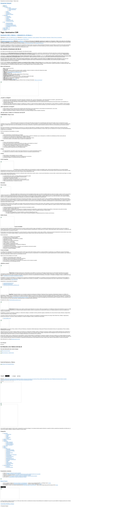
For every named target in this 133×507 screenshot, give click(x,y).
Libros (4, 446)
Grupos (7, 435)
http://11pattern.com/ (7, 318)
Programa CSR (23, 42)
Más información (14, 279)
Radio (7, 436)
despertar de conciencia (32, 378)
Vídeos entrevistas (12, 9)
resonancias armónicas (5, 379)
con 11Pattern (20, 41)
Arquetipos (8, 26)
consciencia (25, 378)
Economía (8, 453)
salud (11, 379)
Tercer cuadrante (9, 444)
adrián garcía (7, 378)
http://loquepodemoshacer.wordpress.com (11, 285)
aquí (13, 79)
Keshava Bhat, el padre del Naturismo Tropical (17, 476)
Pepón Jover (8, 7)
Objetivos (8, 12)
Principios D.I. (8, 13)
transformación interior (28, 379)
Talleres (7, 18)
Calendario (8, 16)
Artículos (5, 440)
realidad (64, 378)
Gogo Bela (45, 378)
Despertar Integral (6, 3)
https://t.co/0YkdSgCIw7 (22, 483)
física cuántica (40, 378)
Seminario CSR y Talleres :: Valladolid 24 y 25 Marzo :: (17, 35)
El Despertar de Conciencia (11, 454)
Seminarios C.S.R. (9, 20)
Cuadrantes (30, 37)
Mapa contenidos (6, 28)
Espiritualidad (8, 455)
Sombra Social (9, 462)
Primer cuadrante (42, 37)
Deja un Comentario (58, 37)
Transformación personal (8, 465)
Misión (7, 11)
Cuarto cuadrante (35, 37)
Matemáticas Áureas (10, 458)
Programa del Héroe (10, 21)
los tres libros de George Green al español (20, 297)
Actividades (5, 15)
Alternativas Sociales (10, 449)
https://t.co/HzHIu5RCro (22, 484)
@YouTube (16, 483)
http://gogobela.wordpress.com (15, 299)
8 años (49, 483)
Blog (4, 22)
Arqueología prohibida (10, 450)
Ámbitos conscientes (7, 439)
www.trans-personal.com (8, 284)
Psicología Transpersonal (11, 25)
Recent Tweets (4, 481)
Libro (10, 10)
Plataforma (5, 6)
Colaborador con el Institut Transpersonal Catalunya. (13, 275)
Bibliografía (5, 27)
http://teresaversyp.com (15, 339)
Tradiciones (8, 464)
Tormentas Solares (9, 463)
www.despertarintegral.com (8, 283)
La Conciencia (9, 457)
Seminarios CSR (15, 379)
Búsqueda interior (9, 23)
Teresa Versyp (21, 379)
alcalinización (12, 378)
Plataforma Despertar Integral (8, 41)
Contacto (5, 29)
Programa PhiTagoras (39, 43)
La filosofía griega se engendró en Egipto (23, 474)
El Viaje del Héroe (9, 24)
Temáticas (5, 447)
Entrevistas (5, 445)
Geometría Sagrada (10, 456)
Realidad (8, 460)
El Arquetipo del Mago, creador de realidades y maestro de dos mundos (23, 475)
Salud (7, 461)
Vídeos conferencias (13, 8)
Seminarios (8, 19)
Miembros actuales (9, 14)
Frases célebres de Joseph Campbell (14, 473)
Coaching (8, 466)
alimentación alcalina (19, 378)
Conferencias (8, 17)
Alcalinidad (8, 448)
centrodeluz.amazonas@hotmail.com (14, 72)
